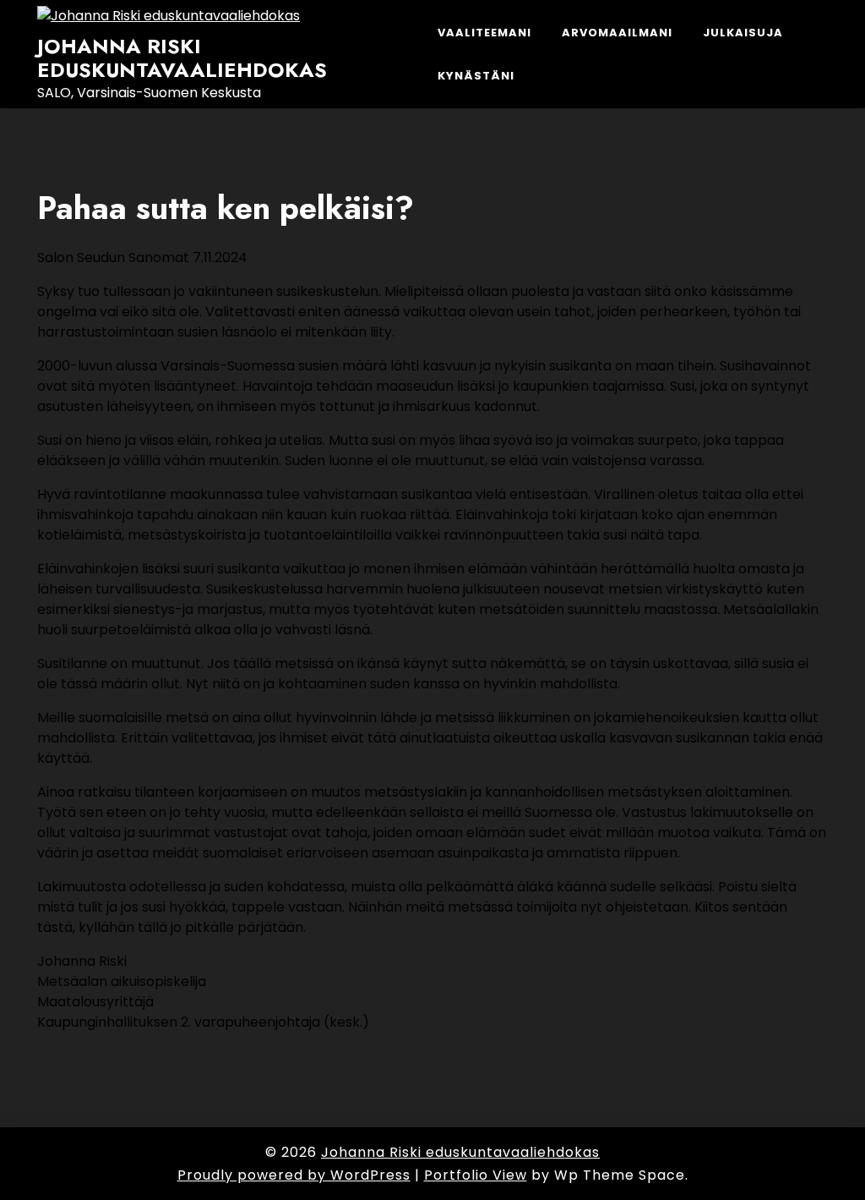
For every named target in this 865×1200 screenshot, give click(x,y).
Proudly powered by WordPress (294, 1175)
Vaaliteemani (484, 33)
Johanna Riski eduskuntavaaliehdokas (182, 59)
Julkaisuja (743, 33)
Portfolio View (475, 1175)
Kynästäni (476, 76)
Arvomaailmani (617, 33)
